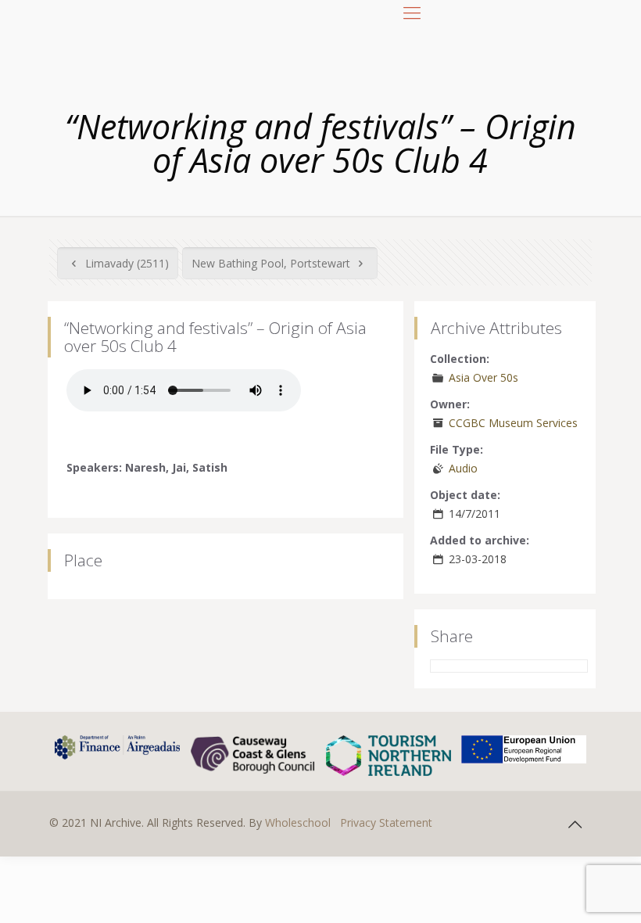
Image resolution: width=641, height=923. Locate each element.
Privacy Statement (386, 822)
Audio (463, 468)
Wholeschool (298, 822)
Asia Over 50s (483, 377)
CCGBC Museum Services (513, 422)
